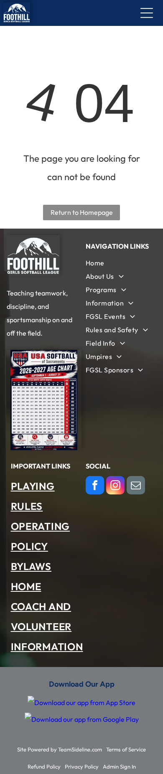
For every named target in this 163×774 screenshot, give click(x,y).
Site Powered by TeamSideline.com (59, 749)
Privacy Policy (82, 766)
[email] (136, 486)
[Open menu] (146, 13)
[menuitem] (119, 263)
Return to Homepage (82, 212)
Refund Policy (44, 766)
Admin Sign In (119, 766)
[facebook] (95, 486)
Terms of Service (126, 749)
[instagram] (115, 486)
